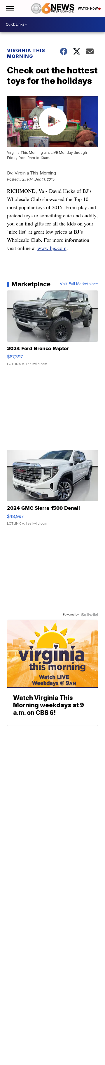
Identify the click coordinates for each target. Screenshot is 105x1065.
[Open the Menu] (9, 8)
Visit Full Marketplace (79, 284)
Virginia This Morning (26, 53)
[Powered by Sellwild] (89, 615)
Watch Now (88, 8)
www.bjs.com (51, 247)
